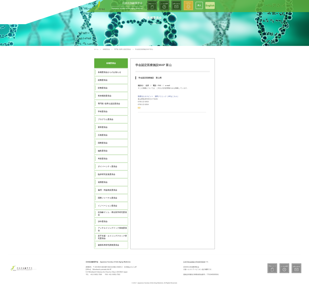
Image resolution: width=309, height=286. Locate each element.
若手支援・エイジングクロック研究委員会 (112, 237)
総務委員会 (103, 80)
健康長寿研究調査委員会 (108, 245)
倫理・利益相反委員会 (107, 190)
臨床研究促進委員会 (106, 174)
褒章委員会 (103, 127)
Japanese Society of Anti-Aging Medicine (127, 8)
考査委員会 (103, 159)
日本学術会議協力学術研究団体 (194, 262)
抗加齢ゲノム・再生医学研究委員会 (112, 213)
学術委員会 (103, 111)
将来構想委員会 (104, 96)
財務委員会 (103, 88)
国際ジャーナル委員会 (107, 198)
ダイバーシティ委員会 (107, 166)
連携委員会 (103, 182)
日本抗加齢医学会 (132, 3)
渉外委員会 (103, 221)
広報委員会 (103, 135)
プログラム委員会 (105, 119)
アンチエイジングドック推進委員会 (112, 229)
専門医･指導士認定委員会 (109, 104)
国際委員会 (103, 143)
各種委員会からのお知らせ (109, 72)
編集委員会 (103, 151)
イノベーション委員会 (107, 206)
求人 (199, 5)
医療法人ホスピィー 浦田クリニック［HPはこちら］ (158, 96)
